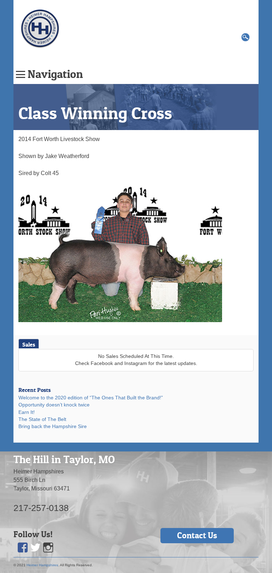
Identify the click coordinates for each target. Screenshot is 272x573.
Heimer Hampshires (42, 565)
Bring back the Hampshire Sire (52, 426)
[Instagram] (48, 548)
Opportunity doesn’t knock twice (54, 405)
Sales (28, 344)
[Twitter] (35, 548)
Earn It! (26, 412)
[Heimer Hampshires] (40, 28)
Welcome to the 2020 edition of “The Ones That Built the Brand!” (90, 397)
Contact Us (197, 535)
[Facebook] (22, 548)
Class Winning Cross (95, 113)
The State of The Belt (42, 419)
